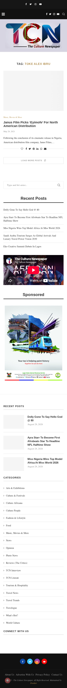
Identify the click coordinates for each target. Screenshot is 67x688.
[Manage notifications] (7, 680)
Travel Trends (12, 600)
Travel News (12, 592)
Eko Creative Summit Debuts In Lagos (22, 246)
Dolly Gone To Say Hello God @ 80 (21, 209)
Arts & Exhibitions (15, 488)
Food (8, 525)
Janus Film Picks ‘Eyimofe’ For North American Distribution (30, 124)
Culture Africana (14, 503)
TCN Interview (13, 570)
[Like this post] (22, 148)
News (8, 540)
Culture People (13, 510)
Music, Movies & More (12, 117)
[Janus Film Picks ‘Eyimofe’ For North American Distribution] (33, 91)
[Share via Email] (45, 148)
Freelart (33, 683)
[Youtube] (40, 4)
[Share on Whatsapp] (41, 148)
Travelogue (11, 607)
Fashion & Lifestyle (15, 517)
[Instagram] (35, 4)
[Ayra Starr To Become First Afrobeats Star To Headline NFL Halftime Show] (13, 442)
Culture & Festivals (15, 495)
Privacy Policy (43, 674)
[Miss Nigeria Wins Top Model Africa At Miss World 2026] (13, 464)
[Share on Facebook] (26, 148)
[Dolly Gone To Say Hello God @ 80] (13, 422)
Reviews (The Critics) (16, 562)
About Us (9, 674)
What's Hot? (12, 615)
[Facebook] (26, 4)
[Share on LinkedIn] (37, 148)
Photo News (12, 555)
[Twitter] (31, 4)
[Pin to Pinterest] (34, 148)
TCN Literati (12, 577)
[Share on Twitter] (30, 148)
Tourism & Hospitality (17, 585)
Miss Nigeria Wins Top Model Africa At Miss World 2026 (31, 228)
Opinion (10, 548)
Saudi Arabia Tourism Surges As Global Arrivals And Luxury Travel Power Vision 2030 (29, 237)
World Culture (13, 622)
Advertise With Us (25, 674)
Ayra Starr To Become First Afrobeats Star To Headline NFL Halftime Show (43, 441)
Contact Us (57, 674)
